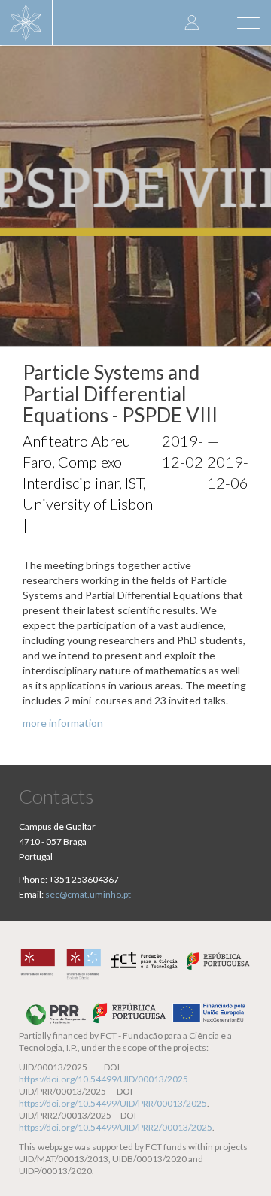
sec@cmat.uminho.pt (88, 894)
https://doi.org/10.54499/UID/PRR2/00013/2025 (115, 1127)
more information (63, 722)
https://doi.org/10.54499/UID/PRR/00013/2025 (113, 1103)
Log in (192, 22)
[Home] (26, 22)
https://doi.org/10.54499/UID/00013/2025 (103, 1079)
